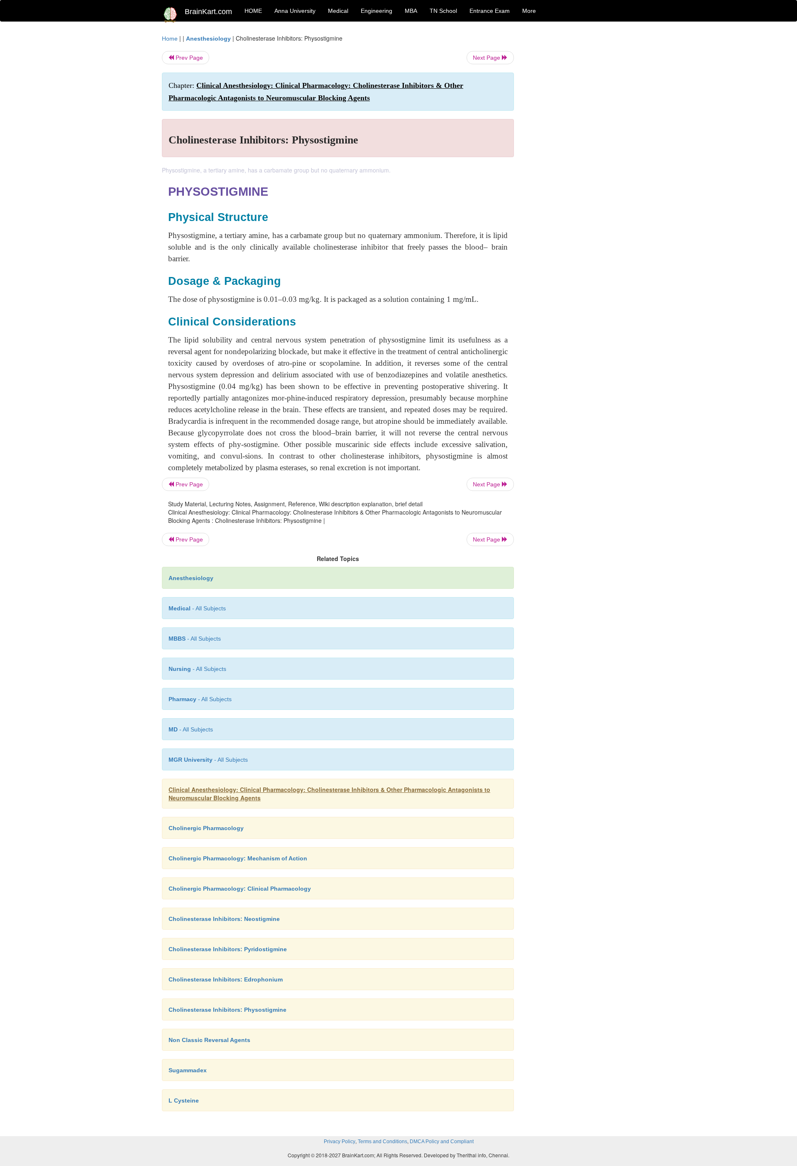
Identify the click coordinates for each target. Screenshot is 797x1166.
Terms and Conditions (382, 1141)
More (529, 10)
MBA (411, 10)
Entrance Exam (489, 10)
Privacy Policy (339, 1141)
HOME (253, 10)
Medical (338, 10)
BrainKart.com (208, 11)
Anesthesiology (208, 38)
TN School (443, 10)
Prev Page (188, 57)
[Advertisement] (581, 158)
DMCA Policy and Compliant (442, 1141)
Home (170, 38)
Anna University (294, 10)
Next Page (487, 57)
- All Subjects (197, 608)
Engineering (376, 10)
